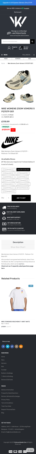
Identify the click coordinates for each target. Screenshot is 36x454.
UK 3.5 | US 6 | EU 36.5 (8, 169)
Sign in (15, 49)
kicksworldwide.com (20, 442)
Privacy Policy (5, 399)
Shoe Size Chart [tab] (18, 247)
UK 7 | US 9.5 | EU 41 (22, 180)
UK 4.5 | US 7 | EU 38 (7, 173)
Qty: (2, 198)
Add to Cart (21, 198)
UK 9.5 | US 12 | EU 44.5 (8, 191)
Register (14, 47)
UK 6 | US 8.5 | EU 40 (22, 177)
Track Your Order (6, 406)
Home (3, 63)
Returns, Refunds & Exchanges (10, 396)
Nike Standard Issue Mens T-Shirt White (15, 321)
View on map (6, 341)
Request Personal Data (8, 409)
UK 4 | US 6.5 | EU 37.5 (23, 169)
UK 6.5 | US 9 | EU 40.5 (8, 180)
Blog (2, 413)
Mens (2, 360)
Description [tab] (18, 242)
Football (3, 370)
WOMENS (17, 58)
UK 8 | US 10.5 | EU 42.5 (23, 184)
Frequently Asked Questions (9, 393)
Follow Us (26, 55)
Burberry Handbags (7, 373)
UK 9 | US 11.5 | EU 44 (22, 188)
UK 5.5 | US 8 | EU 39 (8, 177)
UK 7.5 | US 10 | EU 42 (8, 184)
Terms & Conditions (7, 403)
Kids (2, 366)
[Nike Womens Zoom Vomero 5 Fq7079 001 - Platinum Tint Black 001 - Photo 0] (9, 98)
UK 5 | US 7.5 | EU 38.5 (22, 173)
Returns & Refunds (7, 379)
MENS (6, 58)
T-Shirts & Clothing (7, 376)
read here (21, 264)
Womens (3, 363)
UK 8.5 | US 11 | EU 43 (8, 188)
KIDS (29, 58)
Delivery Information (7, 390)
